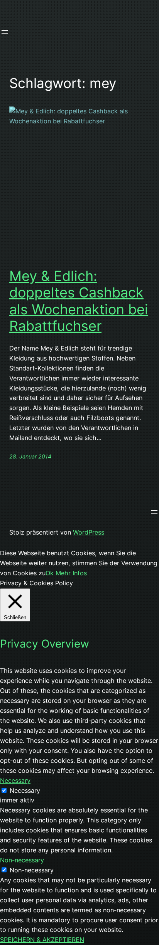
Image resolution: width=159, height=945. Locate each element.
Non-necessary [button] (22, 860)
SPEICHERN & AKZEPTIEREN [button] (42, 939)
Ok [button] (50, 573)
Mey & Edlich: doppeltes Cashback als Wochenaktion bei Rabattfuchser (78, 301)
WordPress (88, 532)
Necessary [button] (15, 780)
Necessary (25, 790)
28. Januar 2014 (30, 456)
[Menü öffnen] (4, 32)
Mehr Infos (71, 573)
